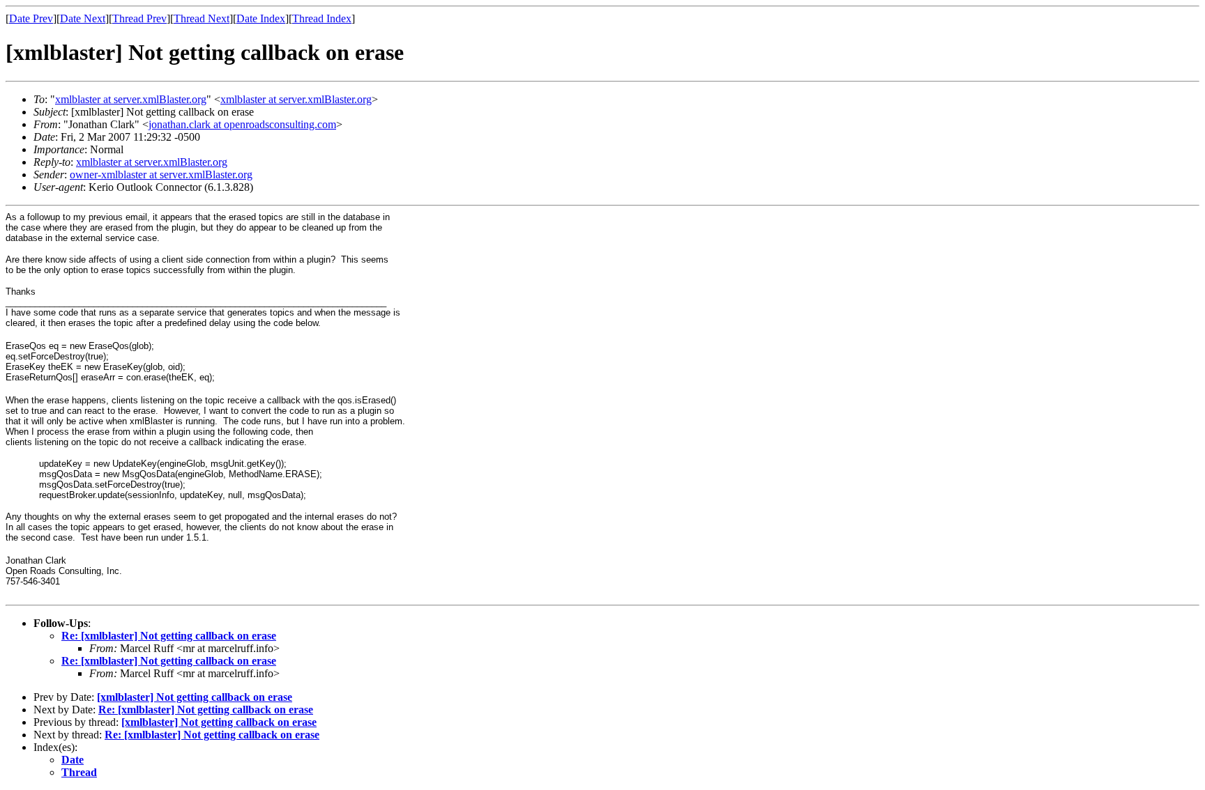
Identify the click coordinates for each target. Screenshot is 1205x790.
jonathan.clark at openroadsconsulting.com (242, 124)
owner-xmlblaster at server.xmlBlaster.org (161, 174)
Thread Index (321, 18)
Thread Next (201, 18)
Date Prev (31, 18)
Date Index (260, 18)
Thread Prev (139, 18)
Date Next (82, 18)
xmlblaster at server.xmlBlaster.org (130, 99)
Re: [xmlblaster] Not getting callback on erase (168, 636)
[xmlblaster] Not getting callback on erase (194, 697)
